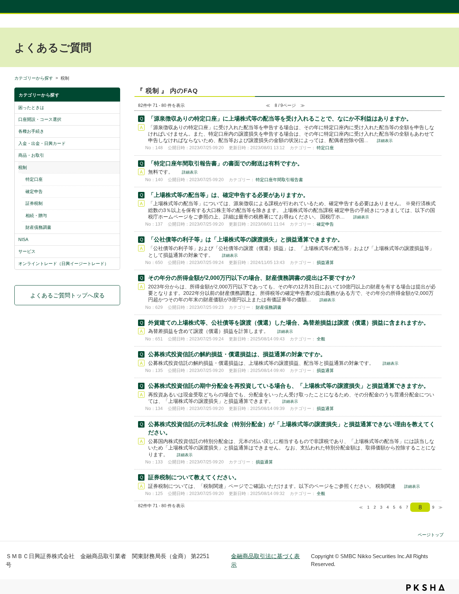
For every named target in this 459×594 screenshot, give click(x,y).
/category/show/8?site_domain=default (114, 239)
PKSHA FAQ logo (425, 587)
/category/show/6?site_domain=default (114, 155)
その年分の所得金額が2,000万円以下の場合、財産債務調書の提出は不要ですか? (251, 278)
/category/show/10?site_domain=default (114, 263)
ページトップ (431, 534)
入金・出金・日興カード (42, 143)
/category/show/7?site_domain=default (114, 167)
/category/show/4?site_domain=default (114, 131)
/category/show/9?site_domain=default (114, 251)
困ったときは (31, 107)
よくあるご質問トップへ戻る (67, 295)
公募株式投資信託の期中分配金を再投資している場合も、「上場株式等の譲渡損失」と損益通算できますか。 (288, 386)
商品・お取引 (31, 155)
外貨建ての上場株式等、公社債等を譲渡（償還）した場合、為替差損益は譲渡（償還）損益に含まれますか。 (288, 323)
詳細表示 (385, 140)
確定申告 (34, 191)
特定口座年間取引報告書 (279, 179)
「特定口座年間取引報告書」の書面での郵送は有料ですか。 (225, 163)
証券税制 (34, 203)
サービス (27, 251)
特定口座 (34, 179)
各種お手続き (31, 131)
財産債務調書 (38, 227)
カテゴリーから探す (33, 78)
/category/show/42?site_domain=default (114, 203)
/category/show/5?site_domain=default (114, 143)
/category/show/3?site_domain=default (114, 119)
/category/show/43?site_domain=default (114, 215)
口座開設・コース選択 (39, 119)
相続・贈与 (36, 215)
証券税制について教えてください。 (194, 477)
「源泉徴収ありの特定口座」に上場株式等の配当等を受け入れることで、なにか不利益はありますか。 (280, 119)
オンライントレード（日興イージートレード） (63, 263)
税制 (22, 167)
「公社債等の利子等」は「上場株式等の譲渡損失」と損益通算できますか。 (245, 239)
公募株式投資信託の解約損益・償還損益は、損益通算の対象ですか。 (237, 354)
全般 (321, 338)
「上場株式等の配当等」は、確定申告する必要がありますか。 (228, 195)
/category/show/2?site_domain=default (114, 107)
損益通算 (325, 262)
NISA (23, 239)
